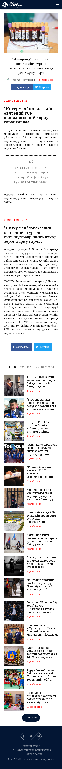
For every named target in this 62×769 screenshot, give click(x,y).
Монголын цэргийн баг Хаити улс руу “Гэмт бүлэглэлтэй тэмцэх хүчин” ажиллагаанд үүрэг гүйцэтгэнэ (40, 584)
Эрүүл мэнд (28, 79)
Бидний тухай (31, 746)
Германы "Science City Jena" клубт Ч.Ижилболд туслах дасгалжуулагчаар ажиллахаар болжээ (42, 607)
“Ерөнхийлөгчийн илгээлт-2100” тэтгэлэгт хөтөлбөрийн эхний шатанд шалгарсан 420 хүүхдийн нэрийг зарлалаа (41, 472)
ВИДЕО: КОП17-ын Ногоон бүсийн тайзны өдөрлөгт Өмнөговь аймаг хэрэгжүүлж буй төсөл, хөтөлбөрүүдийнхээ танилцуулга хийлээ (41, 427)
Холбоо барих (33, 754)
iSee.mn (16, 80)
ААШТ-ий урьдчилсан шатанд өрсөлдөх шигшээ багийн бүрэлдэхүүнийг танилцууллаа (42, 449)
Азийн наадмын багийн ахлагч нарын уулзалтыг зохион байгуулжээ (42, 539)
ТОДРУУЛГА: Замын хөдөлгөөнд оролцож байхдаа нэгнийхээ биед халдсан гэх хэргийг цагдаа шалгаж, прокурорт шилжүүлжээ (41, 381)
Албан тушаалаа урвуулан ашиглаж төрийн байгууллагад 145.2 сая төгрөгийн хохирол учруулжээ (42, 652)
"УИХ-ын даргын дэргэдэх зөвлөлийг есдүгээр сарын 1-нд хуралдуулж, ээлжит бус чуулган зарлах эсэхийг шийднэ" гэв (41, 404)
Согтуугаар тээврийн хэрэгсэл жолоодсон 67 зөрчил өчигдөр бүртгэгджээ (42, 562)
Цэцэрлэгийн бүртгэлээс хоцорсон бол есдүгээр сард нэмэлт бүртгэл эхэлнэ (41, 697)
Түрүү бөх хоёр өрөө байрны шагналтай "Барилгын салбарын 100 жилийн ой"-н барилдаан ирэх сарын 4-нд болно (42, 675)
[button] (57, 4)
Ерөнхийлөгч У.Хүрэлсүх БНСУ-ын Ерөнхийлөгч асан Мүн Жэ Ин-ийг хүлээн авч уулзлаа (42, 630)
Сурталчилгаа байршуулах (33, 750)
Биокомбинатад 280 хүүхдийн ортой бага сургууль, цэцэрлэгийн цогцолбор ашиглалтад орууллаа (42, 517)
